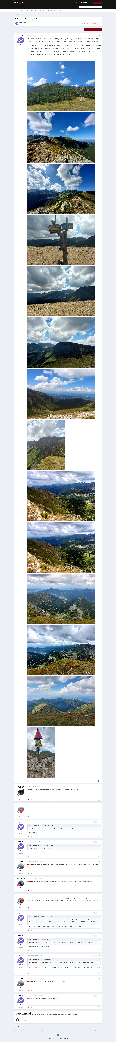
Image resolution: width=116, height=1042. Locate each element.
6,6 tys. (21, 799)
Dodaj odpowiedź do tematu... (30, 1020)
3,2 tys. (21, 907)
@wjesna (30, 864)
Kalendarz (27, 10)
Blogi (21, 10)
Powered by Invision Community (58, 1040)
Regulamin (33, 10)
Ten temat (95, 7)
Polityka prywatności (52, 1038)
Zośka (21, 861)
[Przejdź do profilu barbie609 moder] (21, 792)
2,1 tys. (21, 47)
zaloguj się (58, 1014)
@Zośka (30, 998)
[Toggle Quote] (29, 825)
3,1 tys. (21, 873)
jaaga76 (20, 805)
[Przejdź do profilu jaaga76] (21, 810)
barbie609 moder (20, 786)
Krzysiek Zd (21, 878)
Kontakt (60, 1038)
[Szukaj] (100, 7)
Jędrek (21, 896)
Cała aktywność (26, 7)
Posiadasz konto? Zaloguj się (83, 2)
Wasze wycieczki (32, 24)
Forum (15, 10)
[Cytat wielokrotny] (28, 781)
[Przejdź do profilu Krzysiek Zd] (21, 883)
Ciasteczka (65, 1038)
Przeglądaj (17, 7)
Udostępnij (85, 23)
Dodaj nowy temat (77, 29)
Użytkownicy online (51, 10)
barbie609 (46, 825)
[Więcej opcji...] (99, 35)
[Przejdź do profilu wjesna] (16, 23)
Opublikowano (34, 35)
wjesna (24, 22)
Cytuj (32, 780)
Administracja (41, 10)
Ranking (59, 10)
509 (21, 890)
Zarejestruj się (97, 2)
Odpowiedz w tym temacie (92, 29)
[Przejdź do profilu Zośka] (21, 866)
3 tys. (21, 816)
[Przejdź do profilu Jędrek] (21, 901)
